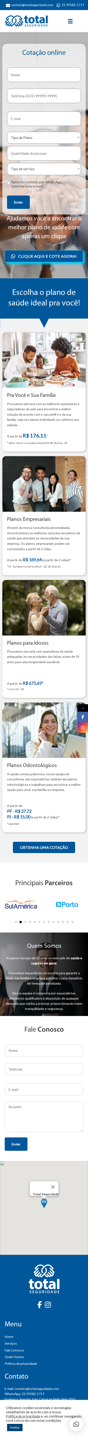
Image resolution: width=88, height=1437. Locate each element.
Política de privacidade (23, 1416)
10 (58, 913)
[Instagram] (82, 727)
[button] (44, 838)
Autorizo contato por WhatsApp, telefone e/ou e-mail (36, 184)
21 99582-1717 (33, 1385)
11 (63, 913)
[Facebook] (82, 717)
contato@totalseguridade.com (37, 1380)
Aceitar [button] (15, 1427)
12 (67, 913)
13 (72, 913)
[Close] (52, 1178)
